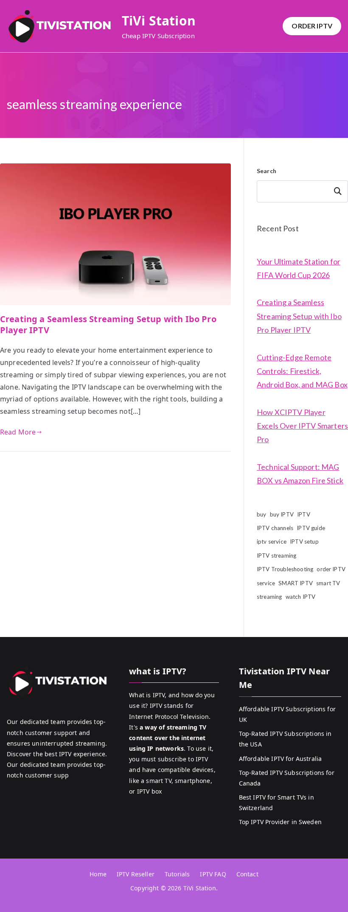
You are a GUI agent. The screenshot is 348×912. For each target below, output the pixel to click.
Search (266, 170)
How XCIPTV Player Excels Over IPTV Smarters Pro (302, 425)
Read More (18, 432)
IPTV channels (275, 528)
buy (261, 514)
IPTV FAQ (213, 874)
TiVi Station (159, 20)
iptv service (271, 541)
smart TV (328, 583)
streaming (269, 596)
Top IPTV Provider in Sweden (280, 822)
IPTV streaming (276, 555)
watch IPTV (301, 596)
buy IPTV (282, 514)
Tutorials (177, 874)
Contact (247, 874)
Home (98, 874)
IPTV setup (304, 541)
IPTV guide (311, 528)
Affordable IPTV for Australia (280, 759)
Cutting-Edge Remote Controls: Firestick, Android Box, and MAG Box (302, 371)
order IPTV (331, 569)
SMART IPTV (295, 583)
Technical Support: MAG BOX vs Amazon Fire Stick (300, 473)
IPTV (303, 514)
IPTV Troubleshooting (285, 569)
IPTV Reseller (135, 874)
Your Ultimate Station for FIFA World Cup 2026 (298, 268)
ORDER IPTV (312, 26)
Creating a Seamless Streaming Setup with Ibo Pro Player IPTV (108, 324)
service (266, 583)
